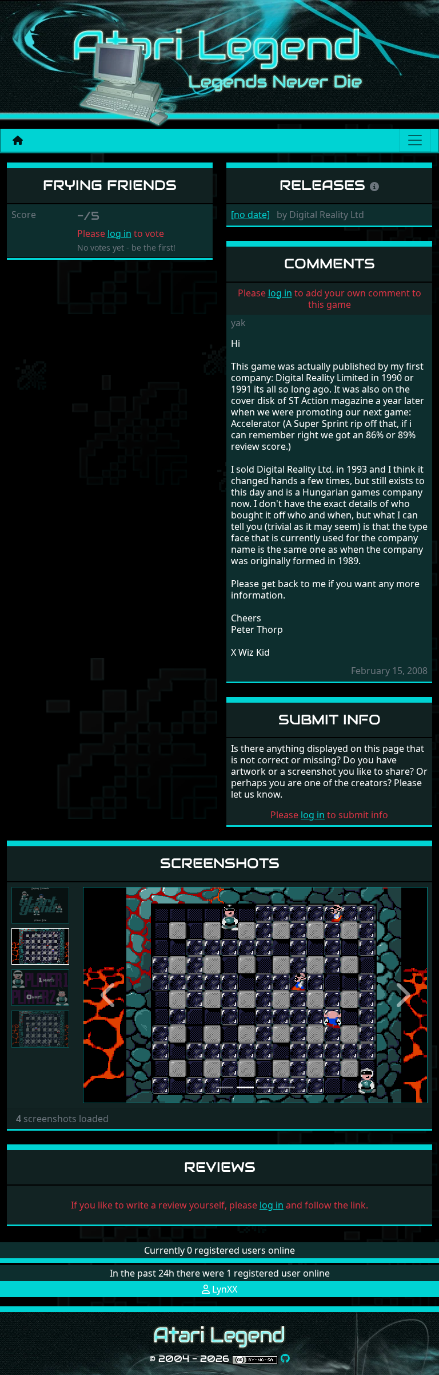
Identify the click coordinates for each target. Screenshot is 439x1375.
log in (119, 233)
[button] (108, 995)
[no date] (250, 214)
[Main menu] (415, 140)
